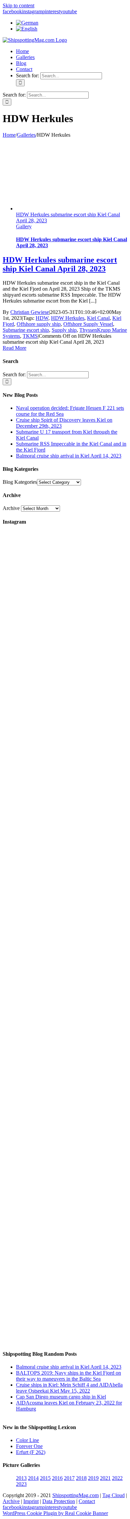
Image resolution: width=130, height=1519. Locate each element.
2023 (21, 1484)
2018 (81, 1478)
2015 (45, 1478)
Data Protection (58, 1501)
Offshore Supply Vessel (88, 324)
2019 (93, 1478)
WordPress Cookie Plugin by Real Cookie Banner (55, 1513)
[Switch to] (27, 23)
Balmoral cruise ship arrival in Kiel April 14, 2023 (68, 456)
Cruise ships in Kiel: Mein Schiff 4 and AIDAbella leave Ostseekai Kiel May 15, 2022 (69, 1388)
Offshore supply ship (39, 324)
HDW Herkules (67, 318)
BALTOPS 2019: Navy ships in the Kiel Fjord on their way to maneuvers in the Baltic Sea (68, 1376)
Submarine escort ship (26, 330)
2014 (33, 1478)
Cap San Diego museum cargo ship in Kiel (61, 1397)
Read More (14, 348)
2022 (117, 1478)
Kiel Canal (98, 318)
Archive (11, 508)
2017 (69, 1478)
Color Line (27, 1440)
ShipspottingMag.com (75, 1495)
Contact (87, 1501)
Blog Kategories (20, 482)
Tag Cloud (113, 1495)
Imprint (31, 1501)
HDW (42, 318)
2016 (57, 1478)
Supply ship (64, 330)
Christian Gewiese (29, 312)
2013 (21, 1478)
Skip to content (18, 5)
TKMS (30, 336)
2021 (105, 1478)
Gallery (24, 226)
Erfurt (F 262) (30, 1452)
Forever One (29, 1446)
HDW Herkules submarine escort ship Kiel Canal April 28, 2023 (60, 264)
